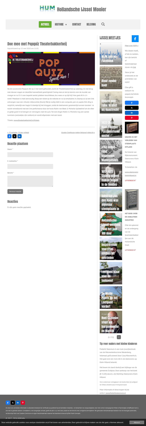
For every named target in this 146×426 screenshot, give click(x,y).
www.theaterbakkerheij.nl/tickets (26, 120)
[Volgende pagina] (119, 337)
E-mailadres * (12, 161)
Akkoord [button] (137, 422)
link (134, 67)
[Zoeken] (103, 24)
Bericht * (10, 173)
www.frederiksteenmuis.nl (116, 393)
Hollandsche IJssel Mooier (81, 9)
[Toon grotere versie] (132, 127)
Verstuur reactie (15, 191)
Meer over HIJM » (131, 45)
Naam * (10, 149)
